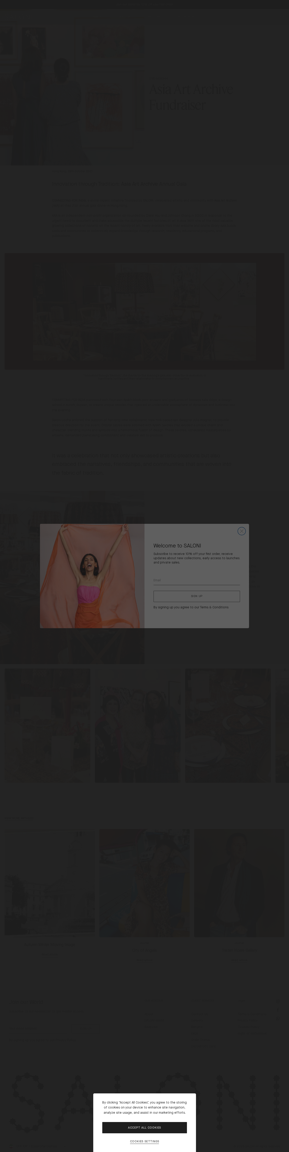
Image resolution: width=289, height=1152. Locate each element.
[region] (144, 576)
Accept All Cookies (144, 1127)
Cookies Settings (144, 1141)
